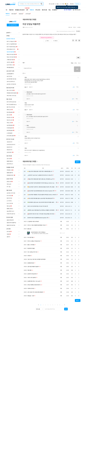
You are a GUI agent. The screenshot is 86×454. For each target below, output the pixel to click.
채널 (50, 10)
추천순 (72, 63)
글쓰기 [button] (77, 161)
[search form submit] (41, 4)
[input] (48, 69)
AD (60, 233)
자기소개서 (37, 10)
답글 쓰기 (31, 87)
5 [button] (50, 304)
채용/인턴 (11, 10)
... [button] (62, 304)
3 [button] (45, 304)
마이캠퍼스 (54, 10)
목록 (78, 57)
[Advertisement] (51, 49)
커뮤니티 (32, 10)
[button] (38, 305)
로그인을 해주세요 (13, 24)
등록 (77, 69)
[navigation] (13, 35)
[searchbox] (54, 309)
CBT (27, 9)
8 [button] (57, 304)
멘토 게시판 (44, 10)
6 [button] (52, 304)
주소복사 (78, 31)
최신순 (79, 63)
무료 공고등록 (77, 10)
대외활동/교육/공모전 (20, 10)
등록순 (75, 63)
